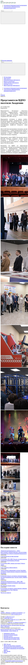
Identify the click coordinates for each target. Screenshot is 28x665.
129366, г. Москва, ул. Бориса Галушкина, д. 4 (13, 612)
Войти (5, 652)
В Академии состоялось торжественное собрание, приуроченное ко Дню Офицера (14, 589)
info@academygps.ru (16, 614)
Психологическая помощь (11, 634)
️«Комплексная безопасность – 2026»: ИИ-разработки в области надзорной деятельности (13, 582)
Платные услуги (8, 84)
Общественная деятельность (11, 82)
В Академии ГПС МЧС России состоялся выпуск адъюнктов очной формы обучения (14, 560)
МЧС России (7, 644)
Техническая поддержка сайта (12, 639)
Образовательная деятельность (12, 80)
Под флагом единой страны (8, 585)
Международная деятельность (12, 85)
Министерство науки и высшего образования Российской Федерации (13, 646)
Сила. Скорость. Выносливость (9, 567)
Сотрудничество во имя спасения (9, 556)
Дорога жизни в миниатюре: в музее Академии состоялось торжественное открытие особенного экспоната (14, 572)
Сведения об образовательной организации (15, 5)
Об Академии (7, 77)
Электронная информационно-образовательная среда (12, 7)
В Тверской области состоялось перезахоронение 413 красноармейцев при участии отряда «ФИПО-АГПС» (14, 577)
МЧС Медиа (7, 651)
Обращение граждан (9, 633)
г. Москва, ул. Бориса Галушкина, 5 (16, 622)
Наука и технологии (9, 81)
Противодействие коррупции (11, 637)
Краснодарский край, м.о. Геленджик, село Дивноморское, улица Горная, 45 (12, 630)
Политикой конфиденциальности (14, 661)
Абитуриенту (7, 78)
